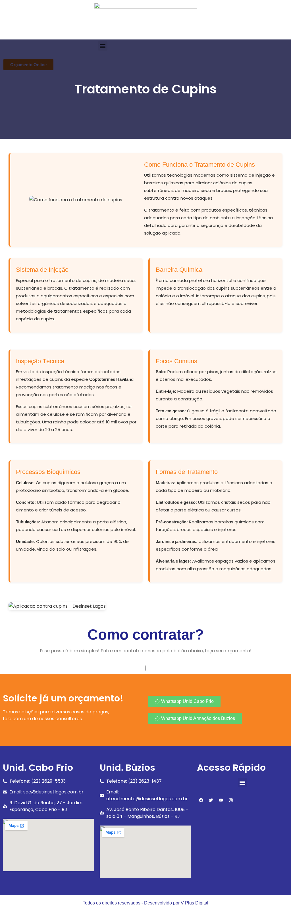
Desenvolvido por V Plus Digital (176, 902)
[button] (242, 782)
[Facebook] (201, 800)
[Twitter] (211, 800)
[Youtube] (221, 800)
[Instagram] (231, 800)
